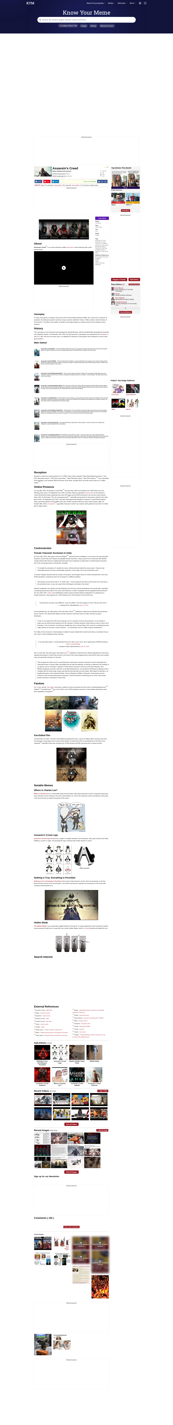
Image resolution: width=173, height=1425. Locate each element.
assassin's (98, 243)
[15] (55, 502)
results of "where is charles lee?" (53, 1030)
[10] (74, 610)
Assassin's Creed (45, 1013)
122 (103, 176)
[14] (63, 489)
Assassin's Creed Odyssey (94, 1084)
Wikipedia (98, 264)
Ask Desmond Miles (84, 1026)
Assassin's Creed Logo (60, 1062)
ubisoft (97, 245)
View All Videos (71, 1124)
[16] (107, 686)
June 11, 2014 (83, 605)
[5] (97, 477)
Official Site (49, 1010)
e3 (102, 240)
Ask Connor (82, 1032)
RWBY (113, 409)
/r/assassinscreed (84, 1015)
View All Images (71, 1172)
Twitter (97, 261)
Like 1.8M (103, 181)
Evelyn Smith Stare (116, 190)
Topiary (113, 205)
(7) (123, 284)
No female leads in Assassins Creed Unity (55, 1035)
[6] (34, 1023)
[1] (46, 246)
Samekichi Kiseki (121, 302)
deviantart (98, 240)
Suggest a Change (119, 279)
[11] (68, 651)
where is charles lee (100, 250)
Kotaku (65, 653)
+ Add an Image (102, 1130)
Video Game (98, 227)
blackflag (97, 249)
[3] (53, 690)
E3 (61, 476)
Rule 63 (128, 409)
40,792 (104, 171)
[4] (34, 1017)
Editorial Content (107, 26)
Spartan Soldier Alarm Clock (77, 1062)
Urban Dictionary (99, 263)
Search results (46, 1016)
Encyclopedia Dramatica (102, 257)
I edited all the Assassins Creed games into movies (54, 1032)
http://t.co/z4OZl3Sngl (73, 644)
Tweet (56, 181)
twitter (43, 1027)
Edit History (134, 279)
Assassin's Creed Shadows (42, 1084)
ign (100, 245)
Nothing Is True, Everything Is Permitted (42, 1063)
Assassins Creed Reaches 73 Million (94, 1018)
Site (133, 202)
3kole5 (68, 174)
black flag (104, 248)
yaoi (104, 240)
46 (103, 172)
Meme (125, 187)
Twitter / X (128, 205)
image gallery (57, 185)
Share (39, 181)
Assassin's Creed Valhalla (77, 1084)
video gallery (75, 185)
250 (103, 174)
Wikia (47, 1018)
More (132, 3)
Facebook (98, 258)
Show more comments (71, 1227)
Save (47, 181)
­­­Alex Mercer (68, 176)
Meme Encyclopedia (95, 3)
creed (104, 242)
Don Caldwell (119, 298)
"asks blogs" (50, 687)
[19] (67, 555)
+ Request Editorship (134, 284)
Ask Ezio (81, 1029)
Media (110, 3)
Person (118, 202)
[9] (40, 742)
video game (105, 245)
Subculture (102, 218)
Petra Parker (115, 394)
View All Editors (125, 312)
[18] (52, 688)
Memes (93, 26)
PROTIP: (37, 185)
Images (83, 26)
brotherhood (98, 242)
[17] (40, 688)
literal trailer (89, 493)
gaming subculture (100, 246)
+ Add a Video (102, 1091)
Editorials (121, 3)
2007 (96, 231)
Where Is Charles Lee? (60, 1084)
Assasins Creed (83, 1021)
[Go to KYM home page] (30, 4)
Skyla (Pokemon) (131, 394)
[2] (34, 1012)
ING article (49, 1021)
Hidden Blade (94, 1061)
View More (125, 210)
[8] (34, 1029)
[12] (69, 496)
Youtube (86, 928)
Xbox (38, 336)
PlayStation (103, 334)
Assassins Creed (85, 1023)
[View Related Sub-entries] (62, 171)
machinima (98, 248)
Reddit (97, 260)
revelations (104, 243)
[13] (39, 481)
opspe (117, 293)
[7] (34, 1026)
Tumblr (38, 687)
